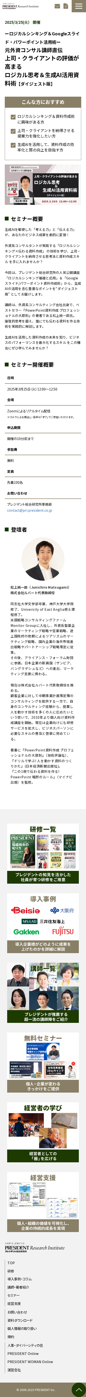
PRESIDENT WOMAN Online (30, 1361)
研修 (10, 1270)
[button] (79, 6)
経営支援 (14, 1303)
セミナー (13, 1295)
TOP (11, 1262)
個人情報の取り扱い (22, 1328)
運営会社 (14, 1369)
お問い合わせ (58, 6)
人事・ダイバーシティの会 (25, 1345)
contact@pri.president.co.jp (29, 510)
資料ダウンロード (66, 6)
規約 (10, 1336)
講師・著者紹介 (18, 1287)
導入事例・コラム (19, 1278)
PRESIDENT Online (23, 1353)
